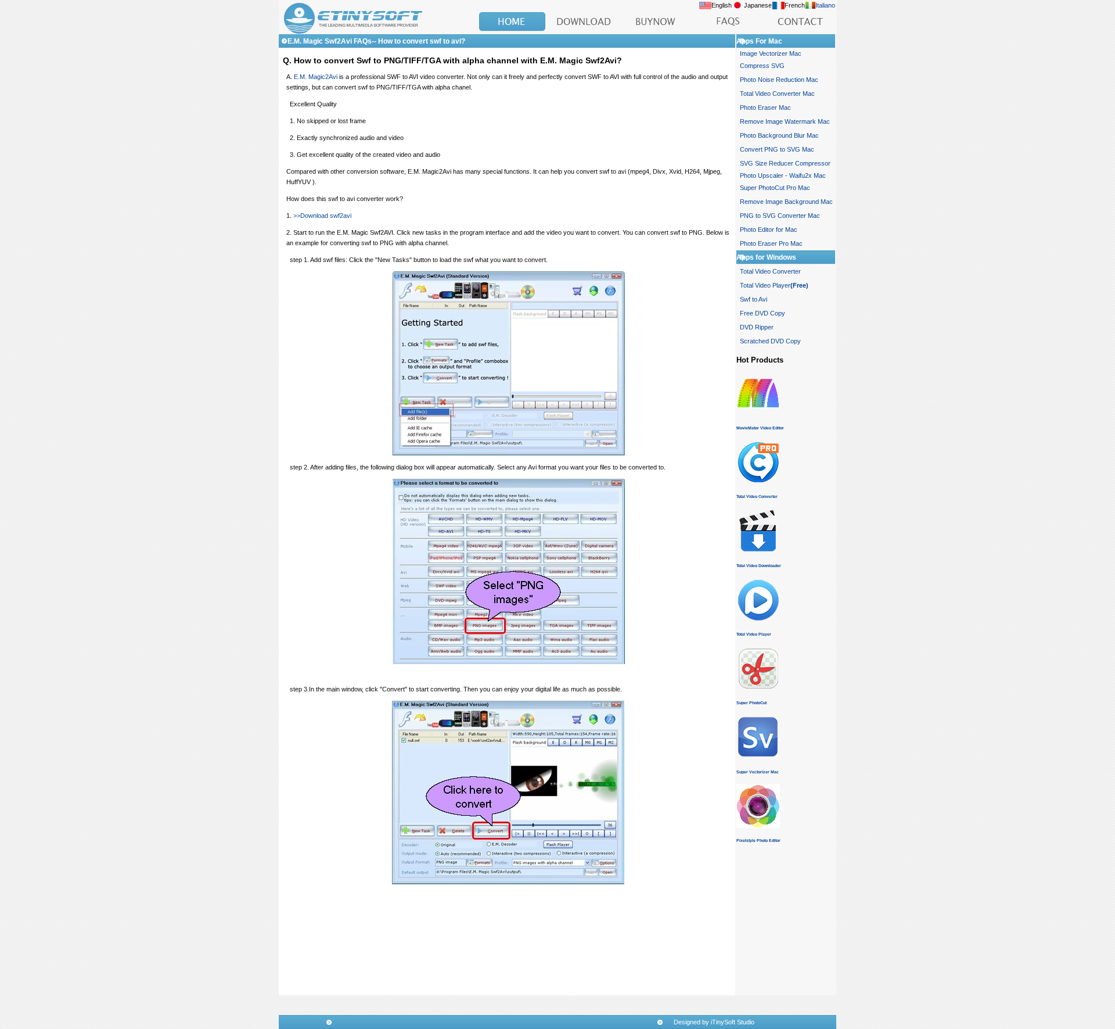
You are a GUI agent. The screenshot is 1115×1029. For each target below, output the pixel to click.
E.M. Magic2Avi (315, 76)
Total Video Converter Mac (777, 93)
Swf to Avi (753, 299)
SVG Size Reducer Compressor (785, 163)
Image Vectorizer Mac (770, 53)
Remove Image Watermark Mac (785, 121)
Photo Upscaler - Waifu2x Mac (783, 175)
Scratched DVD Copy (770, 341)
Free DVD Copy (762, 313)
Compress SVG (762, 65)
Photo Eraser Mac (765, 107)
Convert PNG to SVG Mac (777, 149)
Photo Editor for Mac (768, 229)
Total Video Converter (770, 271)
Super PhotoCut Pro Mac (775, 187)
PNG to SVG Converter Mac (780, 215)
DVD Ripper (757, 327)
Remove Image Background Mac (786, 201)
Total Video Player (774, 285)
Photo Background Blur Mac (779, 135)
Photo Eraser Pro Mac (771, 243)
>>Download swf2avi (322, 215)
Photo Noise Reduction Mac (779, 79)
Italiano (825, 5)
